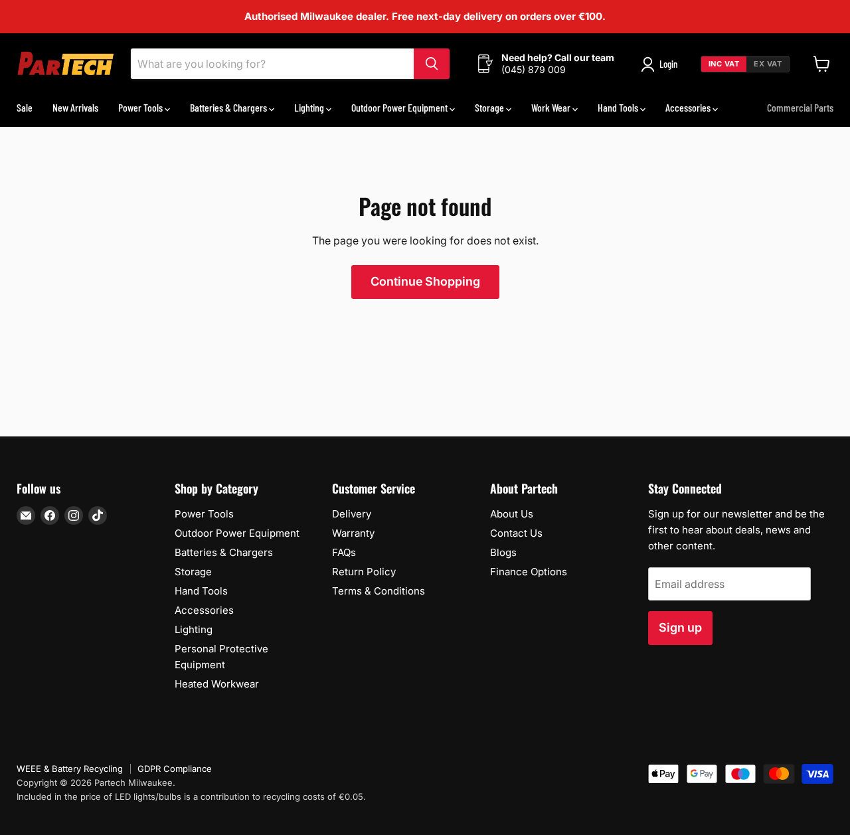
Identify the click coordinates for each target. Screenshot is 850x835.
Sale (25, 107)
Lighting (310, 107)
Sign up (680, 627)
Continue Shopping (425, 281)
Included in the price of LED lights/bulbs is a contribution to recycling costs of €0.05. (191, 796)
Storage (490, 107)
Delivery (351, 514)
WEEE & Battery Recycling (70, 768)
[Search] (432, 63)
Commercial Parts (800, 107)
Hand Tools (619, 107)
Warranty (353, 533)
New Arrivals (75, 107)
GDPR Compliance (174, 768)
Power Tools (141, 107)
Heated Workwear (217, 684)
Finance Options (528, 571)
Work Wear (551, 107)
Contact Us (516, 533)
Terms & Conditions (378, 591)
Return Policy (364, 571)
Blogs (503, 552)
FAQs (344, 552)
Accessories (689, 107)
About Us (511, 514)
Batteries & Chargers (229, 107)
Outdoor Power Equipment (400, 107)
